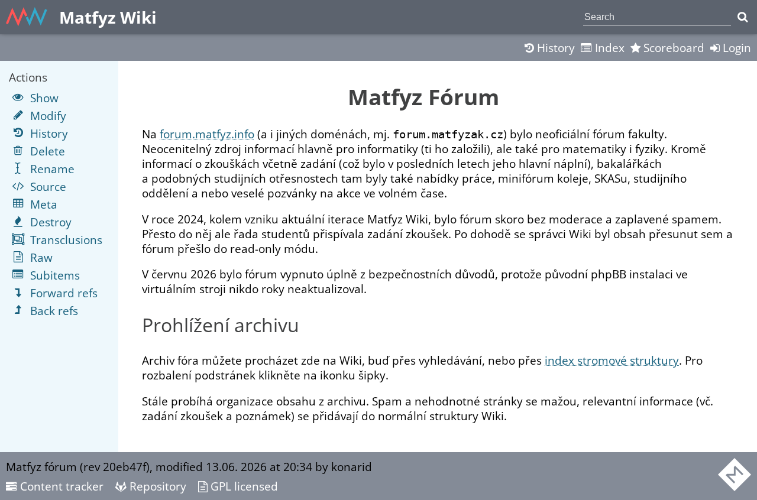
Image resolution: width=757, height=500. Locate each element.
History (554, 47)
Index (608, 47)
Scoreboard (672, 47)
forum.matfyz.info (207, 133)
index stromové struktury (612, 360)
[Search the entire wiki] (742, 17)
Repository (156, 486)
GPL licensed (243, 486)
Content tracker (60, 486)
